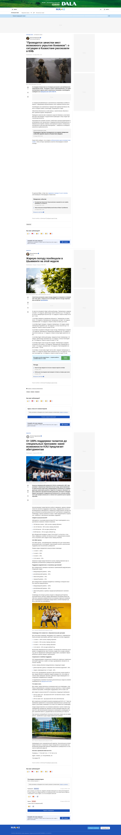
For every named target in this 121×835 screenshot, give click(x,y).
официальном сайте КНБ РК (48, 91)
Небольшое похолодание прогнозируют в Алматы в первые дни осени (52, 372)
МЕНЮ (15, 9)
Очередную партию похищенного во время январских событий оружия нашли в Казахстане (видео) (50, 133)
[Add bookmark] (28, 97)
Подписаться (65, 358)
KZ (100, 9)
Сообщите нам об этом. (51, 218)
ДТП (34, 12)
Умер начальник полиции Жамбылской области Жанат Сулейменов (51, 207)
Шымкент (37, 391)
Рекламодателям (105, 828)
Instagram (66, 241)
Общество (28, 250)
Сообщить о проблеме (94, 828)
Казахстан (29, 224)
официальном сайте (46, 681)
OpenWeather (44, 300)
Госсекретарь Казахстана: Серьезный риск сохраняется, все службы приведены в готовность (51, 203)
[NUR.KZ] (60, 9)
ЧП (31, 12)
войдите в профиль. (64, 412)
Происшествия (15, 12)
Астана (28, 391)
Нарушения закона (25, 12)
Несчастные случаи (40, 12)
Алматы (32, 391)
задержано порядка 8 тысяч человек (58, 193)
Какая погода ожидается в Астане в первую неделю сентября (50, 367)
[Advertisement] (60, 25)
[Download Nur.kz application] (60, 4)
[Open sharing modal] (28, 92)
